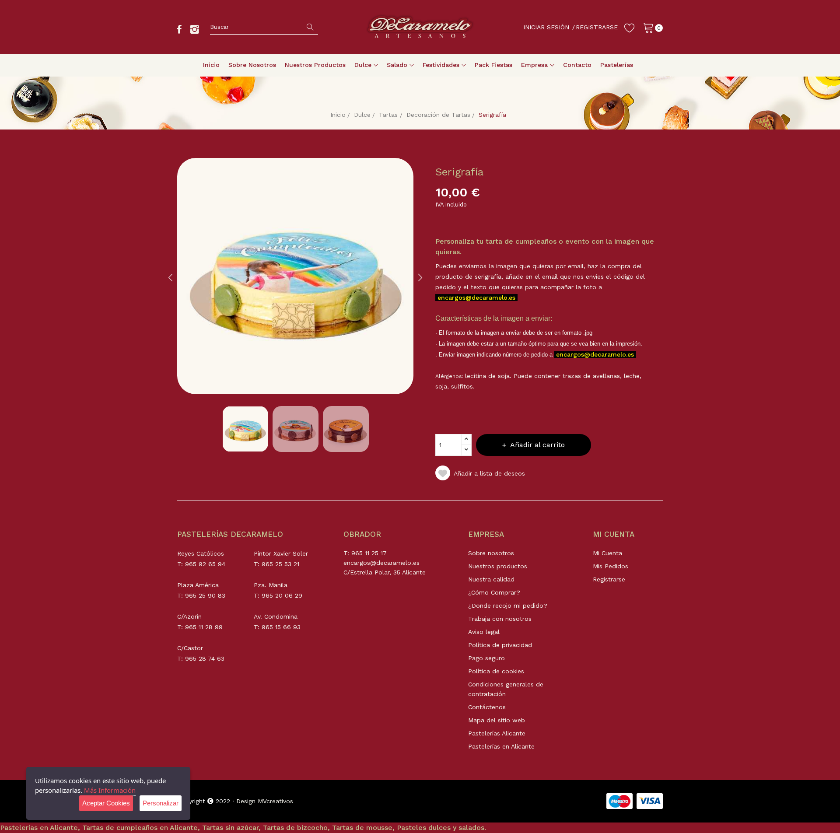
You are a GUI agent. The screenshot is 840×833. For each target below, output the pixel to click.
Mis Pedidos (610, 566)
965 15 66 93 (281, 626)
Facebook (179, 29)
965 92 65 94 (205, 563)
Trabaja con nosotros (500, 618)
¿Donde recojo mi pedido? (507, 605)
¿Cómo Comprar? (494, 592)
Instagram (194, 29)
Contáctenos (487, 707)
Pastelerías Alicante (496, 733)
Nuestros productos (497, 566)
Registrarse (609, 579)
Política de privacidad (500, 644)
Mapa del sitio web (496, 720)
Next (420, 277)
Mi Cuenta (607, 553)
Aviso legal (484, 631)
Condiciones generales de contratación (505, 689)
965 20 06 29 (282, 595)
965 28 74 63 (204, 658)
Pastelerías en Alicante (501, 746)
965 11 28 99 (204, 626)
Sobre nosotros (491, 553)
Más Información (110, 790)
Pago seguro (486, 658)
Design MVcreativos (264, 801)
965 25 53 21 (280, 563)
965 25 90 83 (205, 595)
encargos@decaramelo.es (476, 297)
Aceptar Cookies (106, 803)
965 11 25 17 (369, 553)
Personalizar (160, 803)
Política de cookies (496, 671)
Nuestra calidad (491, 579)
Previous (170, 277)
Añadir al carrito (537, 445)
